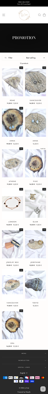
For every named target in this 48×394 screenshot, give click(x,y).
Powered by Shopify (24, 392)
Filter (10, 57)
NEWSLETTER (24, 360)
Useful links (24, 367)
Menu (24, 353)
